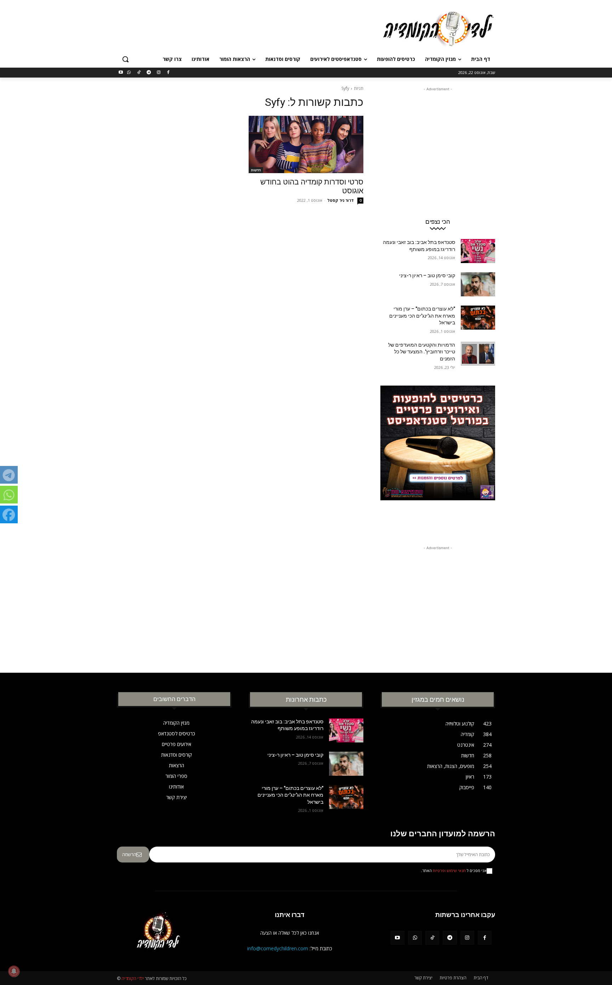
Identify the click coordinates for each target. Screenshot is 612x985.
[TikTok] (139, 73)
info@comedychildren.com (277, 948)
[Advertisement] (253, 28)
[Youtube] (121, 73)
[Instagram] (158, 73)
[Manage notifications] (13, 971)
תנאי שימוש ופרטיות (449, 870)
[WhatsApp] (129, 73)
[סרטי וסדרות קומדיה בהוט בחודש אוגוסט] (306, 144)
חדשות (256, 169)
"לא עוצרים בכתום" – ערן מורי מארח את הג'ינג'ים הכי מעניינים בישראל (422, 315)
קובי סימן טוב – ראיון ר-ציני (427, 275)
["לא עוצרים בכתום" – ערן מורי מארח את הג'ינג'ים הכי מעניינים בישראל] (478, 318)
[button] (125, 59)
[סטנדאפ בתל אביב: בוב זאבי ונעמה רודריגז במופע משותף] (478, 251)
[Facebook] (168, 73)
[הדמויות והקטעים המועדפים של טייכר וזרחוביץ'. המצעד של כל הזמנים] (478, 354)
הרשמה (129, 854)
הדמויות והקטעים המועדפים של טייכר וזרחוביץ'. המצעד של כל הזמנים (421, 351)
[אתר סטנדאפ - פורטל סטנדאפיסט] (437, 456)
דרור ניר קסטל (340, 200)
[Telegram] (148, 73)
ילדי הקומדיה (132, 978)
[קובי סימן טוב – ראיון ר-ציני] (478, 284)
